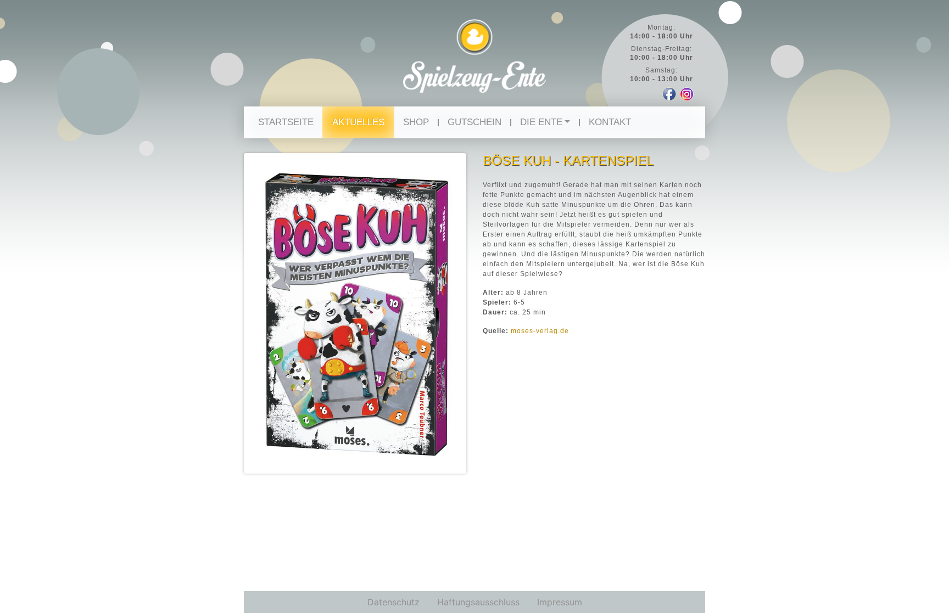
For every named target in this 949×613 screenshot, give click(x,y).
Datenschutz (393, 602)
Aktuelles (358, 122)
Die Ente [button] (541, 122)
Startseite (286, 122)
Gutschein (474, 122)
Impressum (559, 602)
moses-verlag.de (540, 331)
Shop (416, 122)
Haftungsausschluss (478, 602)
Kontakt (610, 122)
